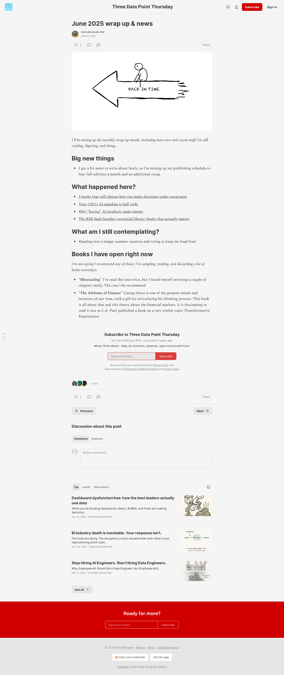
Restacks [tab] (97, 438)
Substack (123, 667)
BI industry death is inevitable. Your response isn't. (117, 533)
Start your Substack (132, 657)
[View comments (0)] (89, 45)
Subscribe (252, 7)
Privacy (140, 647)
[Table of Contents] (4, 337)
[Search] (228, 7)
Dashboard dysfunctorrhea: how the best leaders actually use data (123, 500)
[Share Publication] (236, 7)
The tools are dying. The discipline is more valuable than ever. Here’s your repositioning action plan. (120, 540)
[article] (142, 510)
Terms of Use (160, 365)
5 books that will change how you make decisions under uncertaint (133, 197)
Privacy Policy (171, 369)
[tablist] (88, 439)
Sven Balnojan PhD (92, 32)
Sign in (272, 7)
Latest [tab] (86, 487)
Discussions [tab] (101, 487)
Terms (151, 647)
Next (200, 411)
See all (79, 589)
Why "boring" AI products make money (111, 211)
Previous (86, 411)
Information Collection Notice (141, 369)
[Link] (66, 158)
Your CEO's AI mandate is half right (108, 204)
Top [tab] (76, 487)
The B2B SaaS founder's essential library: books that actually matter (134, 219)
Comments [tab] (81, 438)
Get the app (161, 657)
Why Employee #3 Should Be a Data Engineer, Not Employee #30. (115, 568)
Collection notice (168, 647)
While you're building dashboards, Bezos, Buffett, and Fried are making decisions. (119, 510)
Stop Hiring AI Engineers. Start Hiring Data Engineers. (119, 563)
